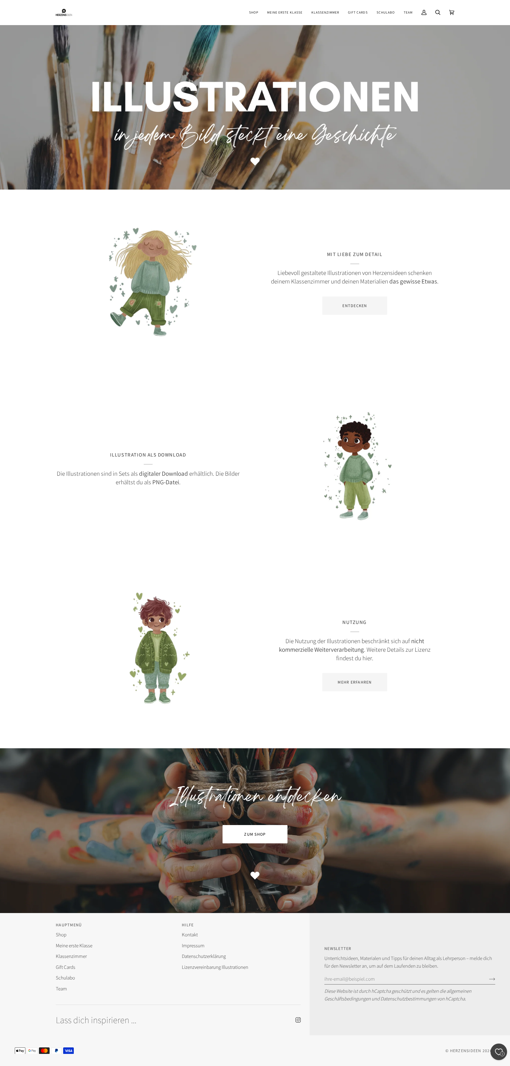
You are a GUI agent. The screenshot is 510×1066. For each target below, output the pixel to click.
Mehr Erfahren (355, 682)
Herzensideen (465, 1050)
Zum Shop (255, 834)
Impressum (193, 945)
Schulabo (65, 977)
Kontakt (190, 934)
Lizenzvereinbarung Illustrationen (215, 967)
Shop (61, 934)
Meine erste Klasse (74, 945)
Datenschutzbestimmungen (408, 998)
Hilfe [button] (188, 925)
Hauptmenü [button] (69, 925)
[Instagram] (298, 1020)
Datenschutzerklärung (204, 956)
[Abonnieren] (487, 979)
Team (61, 988)
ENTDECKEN (354, 305)
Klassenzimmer (71, 956)
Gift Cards (65, 967)
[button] (254, 12)
